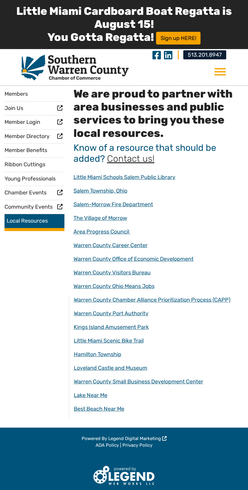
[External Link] (124, 474)
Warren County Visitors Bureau (112, 272)
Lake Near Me (90, 395)
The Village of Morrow (100, 218)
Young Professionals (30, 178)
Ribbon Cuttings (25, 164)
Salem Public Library (149, 177)
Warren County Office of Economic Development (133, 259)
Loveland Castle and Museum (110, 368)
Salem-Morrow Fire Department (113, 204)
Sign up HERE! (178, 38)
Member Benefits (26, 150)
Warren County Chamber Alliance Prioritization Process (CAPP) (152, 299)
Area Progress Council (101, 231)
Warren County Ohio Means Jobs (114, 286)
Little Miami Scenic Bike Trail (109, 340)
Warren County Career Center (110, 245)
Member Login (22, 122)
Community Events (29, 207)
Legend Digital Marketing (135, 438)
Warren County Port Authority (111, 313)
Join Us (14, 108)
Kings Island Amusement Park (111, 327)
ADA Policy (107, 445)
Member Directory (27, 136)
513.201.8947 (205, 54)
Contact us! (131, 158)
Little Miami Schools (98, 177)
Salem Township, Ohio (100, 190)
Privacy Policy (137, 445)
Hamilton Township (97, 354)
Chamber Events (26, 192)
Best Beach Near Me (99, 409)
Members (16, 94)
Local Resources (27, 220)
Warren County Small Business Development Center (138, 381)
